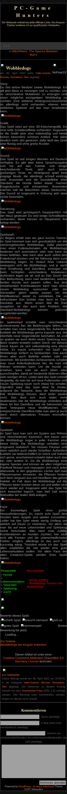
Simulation (16, 77)
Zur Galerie (7, 641)
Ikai (32, 54)
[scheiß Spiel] (10, 620)
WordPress (25, 786)
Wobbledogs (18, 67)
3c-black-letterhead (43, 786)
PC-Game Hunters (33, 11)
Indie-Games (43, 73)
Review (4, 77)
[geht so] (56, 620)
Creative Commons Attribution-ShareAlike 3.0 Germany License (33, 659)
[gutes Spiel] (10, 625)
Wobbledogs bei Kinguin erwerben (23, 644)
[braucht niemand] (35, 620)
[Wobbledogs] (11, 115)
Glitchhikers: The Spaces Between (35, 51)
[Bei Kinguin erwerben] (2, 65)
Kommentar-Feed (32, 690)
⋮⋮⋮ (6, 45)
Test (26, 77)
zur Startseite (10, 674)
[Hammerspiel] (31, 625)
